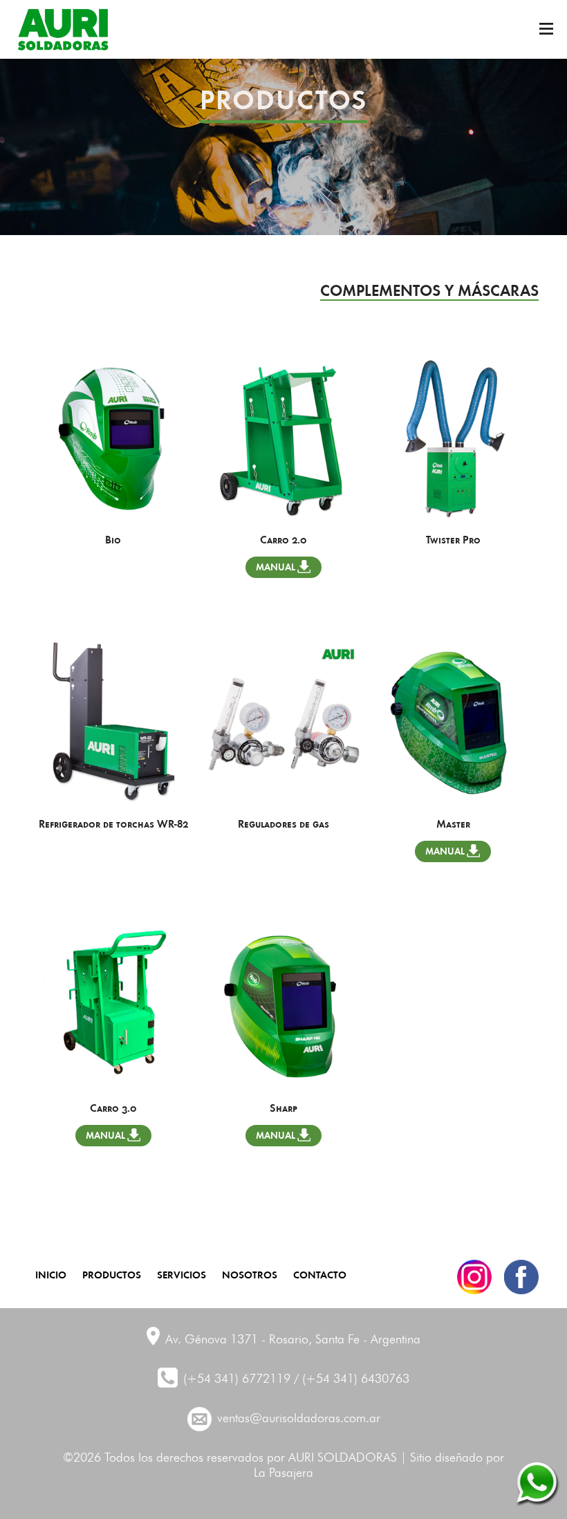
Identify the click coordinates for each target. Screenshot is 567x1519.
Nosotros (249, 1274)
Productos (111, 1274)
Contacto (319, 1274)
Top (536, 1425)
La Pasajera (283, 1473)
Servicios (181, 1274)
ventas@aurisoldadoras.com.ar (298, 1419)
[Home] (63, 29)
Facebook (521, 1277)
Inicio (50, 1274)
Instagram (474, 1277)
